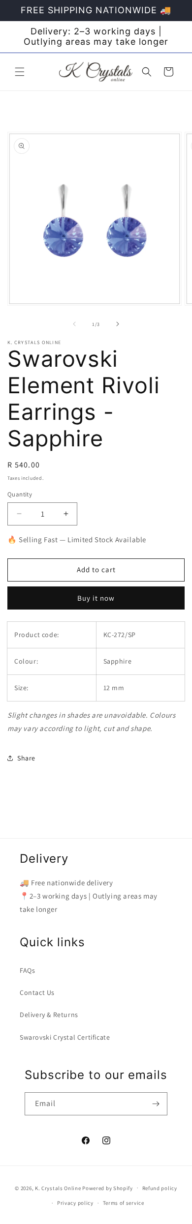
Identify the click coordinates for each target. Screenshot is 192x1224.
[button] (20, 72)
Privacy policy (75, 1202)
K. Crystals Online (58, 1187)
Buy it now (96, 598)
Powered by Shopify (107, 1187)
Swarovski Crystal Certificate (65, 1037)
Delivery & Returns (49, 1014)
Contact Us (37, 992)
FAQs (27, 970)
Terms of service (123, 1202)
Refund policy (159, 1188)
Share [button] (26, 758)
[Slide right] (117, 324)
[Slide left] (74, 324)
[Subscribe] (156, 1103)
